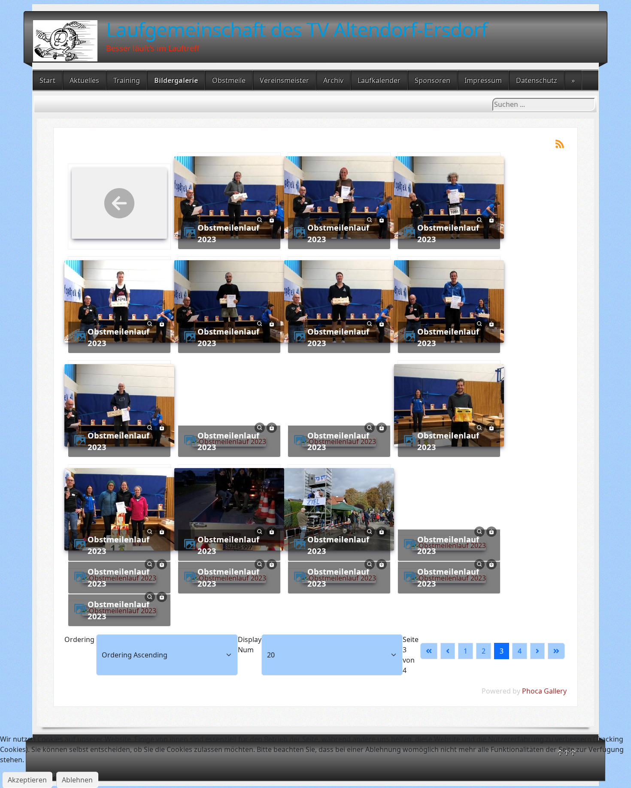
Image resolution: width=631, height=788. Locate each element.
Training (126, 80)
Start (47, 80)
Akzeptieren (27, 780)
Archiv (333, 80)
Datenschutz (536, 80)
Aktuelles (84, 80)
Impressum (483, 80)
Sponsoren (432, 80)
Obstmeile (229, 80)
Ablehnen (77, 780)
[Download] (272, 219)
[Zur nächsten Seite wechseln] (537, 651)
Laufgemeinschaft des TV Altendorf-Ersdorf (297, 29)
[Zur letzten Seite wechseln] (556, 651)
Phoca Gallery (544, 691)
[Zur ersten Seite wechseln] (428, 651)
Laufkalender (379, 80)
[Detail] (260, 219)
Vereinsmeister (284, 80)
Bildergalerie (176, 80)
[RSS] (560, 143)
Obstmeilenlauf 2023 (228, 233)
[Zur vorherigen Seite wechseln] (447, 651)
